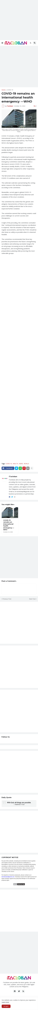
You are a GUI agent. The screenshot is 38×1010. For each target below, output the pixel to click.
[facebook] (9, 497)
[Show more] (31, 468)
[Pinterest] (24, 468)
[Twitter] (16, 468)
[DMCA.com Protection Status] (19, 885)
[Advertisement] (19, 20)
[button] (2, 43)
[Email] (28, 468)
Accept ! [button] (6, 1006)
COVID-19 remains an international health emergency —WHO (8, 525)
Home (3, 90)
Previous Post (7, 599)
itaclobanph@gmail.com (8, 876)
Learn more (5, 1002)
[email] (14, 497)
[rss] (23, 991)
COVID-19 (10, 90)
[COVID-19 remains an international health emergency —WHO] (10, 512)
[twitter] (12, 497)
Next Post (32, 599)
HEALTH (15, 464)
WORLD (26, 464)
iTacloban (13, 476)
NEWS (21, 464)
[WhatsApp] (20, 468)
